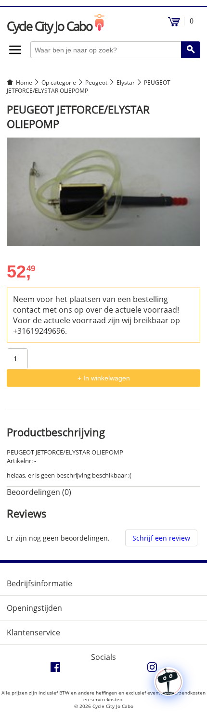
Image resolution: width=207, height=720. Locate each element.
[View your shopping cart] (174, 24)
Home (24, 82)
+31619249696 (39, 331)
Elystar (125, 82)
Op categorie (58, 82)
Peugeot (96, 82)
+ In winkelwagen (104, 378)
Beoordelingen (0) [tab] (39, 492)
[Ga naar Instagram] (152, 669)
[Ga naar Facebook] (55, 669)
